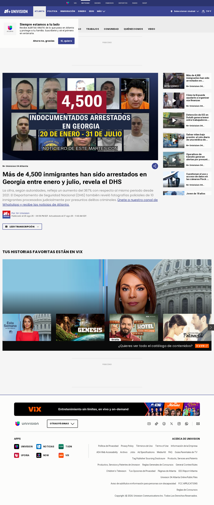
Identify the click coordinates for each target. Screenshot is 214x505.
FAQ (170, 452)
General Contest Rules (186, 464)
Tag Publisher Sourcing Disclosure (148, 458)
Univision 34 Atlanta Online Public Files (179, 477)
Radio (134, 3)
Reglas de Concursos (187, 490)
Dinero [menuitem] (82, 11)
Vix (75, 3)
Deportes (123, 3)
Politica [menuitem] (52, 11)
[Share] (155, 166)
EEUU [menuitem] (91, 11)
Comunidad (111, 29)
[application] (80, 116)
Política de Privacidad (108, 446)
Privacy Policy (127, 446)
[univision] (15, 11)
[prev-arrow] (0, 327)
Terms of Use (161, 446)
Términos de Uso (144, 446)
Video (151, 29)
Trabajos (92, 29)
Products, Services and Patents (182, 458)
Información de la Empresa (184, 446)
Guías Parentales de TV (186, 452)
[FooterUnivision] (27, 424)
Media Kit (161, 452)
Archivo (124, 452)
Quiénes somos (133, 29)
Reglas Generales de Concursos (157, 464)
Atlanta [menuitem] (39, 11)
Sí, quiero (66, 40)
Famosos (110, 3)
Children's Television (116, 471)
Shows (97, 3)
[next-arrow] (211, 327)
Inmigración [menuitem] (67, 11)
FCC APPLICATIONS (187, 483)
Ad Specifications (146, 452)
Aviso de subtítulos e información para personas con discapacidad (143, 483)
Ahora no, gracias (43, 40)
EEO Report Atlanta (188, 471)
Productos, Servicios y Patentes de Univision (119, 464)
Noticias (85, 3)
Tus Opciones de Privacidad (142, 471)
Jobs (132, 452)
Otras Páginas (59, 423)
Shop (144, 3)
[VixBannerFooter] (107, 409)
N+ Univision (23, 213)
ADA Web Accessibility (107, 452)
